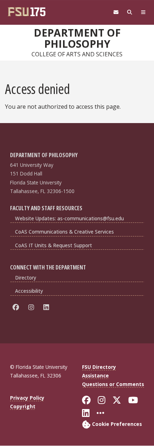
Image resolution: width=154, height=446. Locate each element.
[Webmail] (116, 12)
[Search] (130, 12)
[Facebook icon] (17, 307)
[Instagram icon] (32, 307)
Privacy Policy (27, 397)
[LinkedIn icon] (47, 307)
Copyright (22, 406)
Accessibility (29, 290)
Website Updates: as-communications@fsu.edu (69, 218)
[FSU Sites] (143, 12)
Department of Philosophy (77, 38)
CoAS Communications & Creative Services (64, 231)
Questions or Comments (113, 384)
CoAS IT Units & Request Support (53, 245)
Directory (25, 277)
